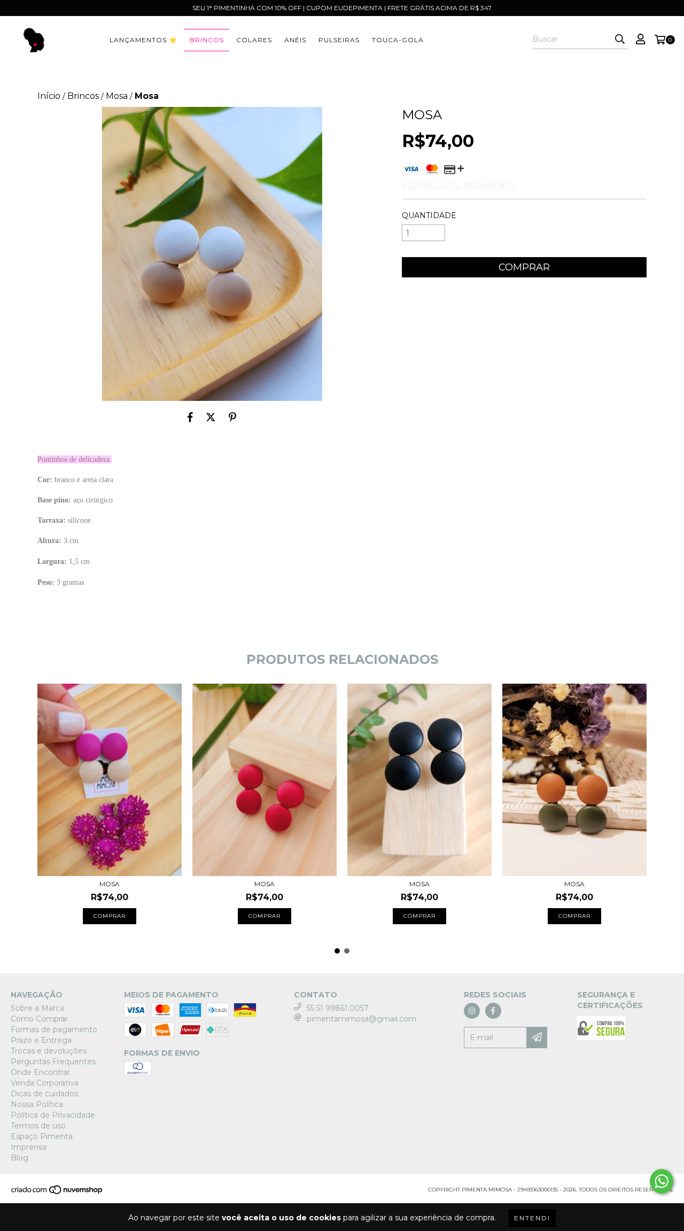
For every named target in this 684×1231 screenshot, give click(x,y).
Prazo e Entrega (41, 1040)
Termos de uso (38, 1126)
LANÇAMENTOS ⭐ (143, 40)
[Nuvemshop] (57, 1193)
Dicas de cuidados (44, 1093)
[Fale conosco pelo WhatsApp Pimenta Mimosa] (661, 1181)
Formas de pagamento (54, 1029)
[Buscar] (619, 39)
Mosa (117, 96)
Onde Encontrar (40, 1072)
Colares (254, 40)
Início (48, 96)
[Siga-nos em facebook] (493, 1011)
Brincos (207, 40)
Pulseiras (339, 40)
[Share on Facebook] (190, 417)
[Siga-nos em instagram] (472, 1011)
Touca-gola (398, 40)
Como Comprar (39, 1019)
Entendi (532, 1218)
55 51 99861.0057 (338, 1008)
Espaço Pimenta (42, 1136)
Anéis (295, 40)
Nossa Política (37, 1104)
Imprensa (28, 1147)
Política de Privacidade (53, 1115)
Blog (19, 1158)
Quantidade (429, 215)
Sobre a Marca (37, 1008)
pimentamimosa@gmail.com (361, 1019)
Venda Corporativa (45, 1083)
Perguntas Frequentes (53, 1061)
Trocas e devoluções (49, 1051)
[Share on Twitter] (211, 417)
